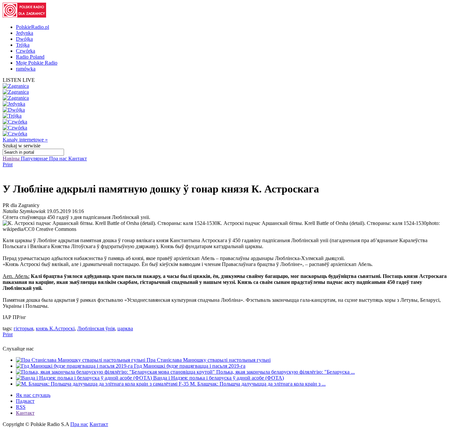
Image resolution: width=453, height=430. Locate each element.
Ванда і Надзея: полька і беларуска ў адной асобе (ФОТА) (218, 378)
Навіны (12, 158)
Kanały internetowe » (25, 139)
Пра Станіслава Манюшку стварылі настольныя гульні (209, 360)
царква (125, 328)
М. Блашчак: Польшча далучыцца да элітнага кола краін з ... (258, 384)
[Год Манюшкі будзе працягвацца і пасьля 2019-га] (75, 366)
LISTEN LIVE (19, 80)
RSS (21, 407)
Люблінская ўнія (96, 328)
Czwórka (25, 51)
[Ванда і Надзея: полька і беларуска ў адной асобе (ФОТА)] (84, 378)
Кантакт (77, 158)
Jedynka (24, 33)
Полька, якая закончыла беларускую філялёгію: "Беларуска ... (285, 372)
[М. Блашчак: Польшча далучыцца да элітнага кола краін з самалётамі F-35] (103, 384)
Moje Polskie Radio (36, 63)
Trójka (23, 45)
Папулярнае (35, 158)
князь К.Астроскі (55, 328)
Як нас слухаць (33, 395)
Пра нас (58, 158)
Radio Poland (30, 57)
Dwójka (24, 39)
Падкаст (25, 401)
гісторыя (23, 328)
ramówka (25, 69)
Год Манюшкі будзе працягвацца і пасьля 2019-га (189, 366)
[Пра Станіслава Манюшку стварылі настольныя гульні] (81, 360)
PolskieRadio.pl (32, 27)
